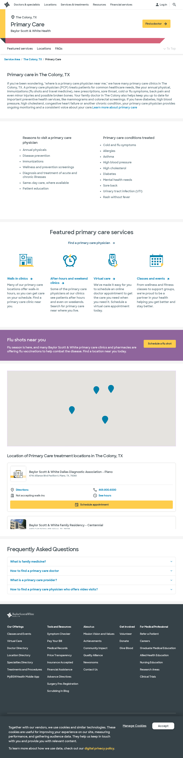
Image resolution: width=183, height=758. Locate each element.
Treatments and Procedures (24, 669)
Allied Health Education (154, 655)
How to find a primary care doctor (34, 571)
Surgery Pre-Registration (62, 683)
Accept (163, 726)
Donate (124, 641)
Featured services (20, 48)
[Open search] (174, 4)
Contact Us (90, 669)
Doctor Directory (17, 648)
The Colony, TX (32, 59)
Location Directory (18, 655)
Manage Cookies (134, 726)
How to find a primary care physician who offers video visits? (54, 589)
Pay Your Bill (54, 641)
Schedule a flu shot (160, 343)
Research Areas (149, 669)
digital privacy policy (99, 748)
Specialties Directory (20, 662)
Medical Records (57, 648)
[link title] (7, 4)
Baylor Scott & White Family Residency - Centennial (66, 525)
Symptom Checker (58, 634)
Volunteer (126, 634)
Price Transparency (59, 655)
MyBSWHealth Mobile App (23, 676)
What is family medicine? (28, 561)
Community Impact (95, 648)
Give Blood (126, 648)
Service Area (12, 59)
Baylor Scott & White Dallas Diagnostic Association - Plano (71, 472)
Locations (44, 48)
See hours (105, 495)
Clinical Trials (148, 676)
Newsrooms (90, 662)
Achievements (92, 641)
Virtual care (102, 278)
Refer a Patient (149, 634)
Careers (145, 641)
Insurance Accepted (60, 662)
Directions (22, 489)
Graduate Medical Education (158, 648)
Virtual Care (14, 641)
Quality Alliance (93, 655)
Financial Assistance (59, 669)
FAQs (58, 48)
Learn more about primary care (114, 107)
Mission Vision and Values (98, 634)
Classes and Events (19, 634)
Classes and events (151, 278)
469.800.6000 (107, 489)
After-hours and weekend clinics (69, 281)
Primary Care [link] (53, 59)
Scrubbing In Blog (58, 691)
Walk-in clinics (17, 278)
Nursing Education (151, 662)
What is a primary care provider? (33, 580)
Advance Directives (59, 676)
